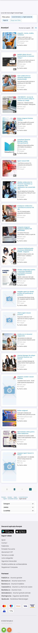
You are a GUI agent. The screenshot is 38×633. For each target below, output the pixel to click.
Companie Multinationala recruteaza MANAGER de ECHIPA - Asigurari (25, 250)
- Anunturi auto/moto (13, 581)
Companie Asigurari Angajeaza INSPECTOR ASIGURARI (24, 228)
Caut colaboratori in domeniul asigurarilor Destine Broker (24, 77)
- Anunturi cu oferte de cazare (16, 587)
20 (32, 28)
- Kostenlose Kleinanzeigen (14, 599)
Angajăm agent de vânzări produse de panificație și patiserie (25, 293)
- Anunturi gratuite (11, 578)
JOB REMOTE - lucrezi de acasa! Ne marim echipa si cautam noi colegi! (25, 98)
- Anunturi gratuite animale (16, 593)
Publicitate (5, 546)
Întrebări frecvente (8, 549)
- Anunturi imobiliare (12, 584)
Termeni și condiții (7, 555)
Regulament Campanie (9, 567)
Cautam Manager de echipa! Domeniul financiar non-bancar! (26, 357)
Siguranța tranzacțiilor (9, 561)
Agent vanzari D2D (23, 161)
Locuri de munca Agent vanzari (21, 17)
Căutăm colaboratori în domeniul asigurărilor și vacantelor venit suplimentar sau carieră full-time (26, 185)
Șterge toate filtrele (16, 20)
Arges (4, 20)
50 (36, 28)
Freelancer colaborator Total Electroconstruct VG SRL (25, 207)
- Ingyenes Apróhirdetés (15, 596)
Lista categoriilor (7, 558)
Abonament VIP (7, 552)
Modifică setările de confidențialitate (14, 564)
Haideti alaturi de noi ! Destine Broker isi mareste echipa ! (25, 56)
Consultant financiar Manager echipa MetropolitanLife (23, 141)
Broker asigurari (22, 410)
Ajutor (3, 540)
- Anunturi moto (11, 590)
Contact (4, 543)
